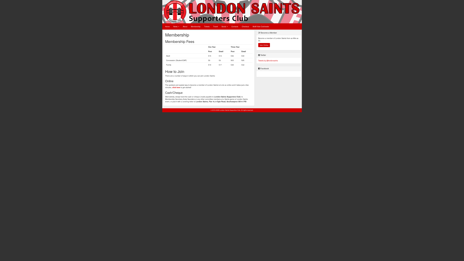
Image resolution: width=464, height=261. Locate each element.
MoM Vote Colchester (261, 26)
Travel (215, 26)
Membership (195, 26)
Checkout (245, 26)
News (175, 26)
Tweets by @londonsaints (268, 60)
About (185, 26)
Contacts (234, 26)
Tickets (207, 26)
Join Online (264, 45)
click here (176, 87)
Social (224, 26)
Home (167, 26)
